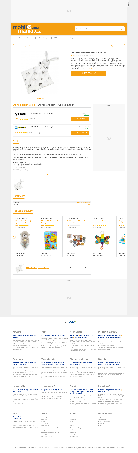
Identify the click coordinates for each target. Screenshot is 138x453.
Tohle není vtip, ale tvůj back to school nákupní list (54, 392)
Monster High (73, 419)
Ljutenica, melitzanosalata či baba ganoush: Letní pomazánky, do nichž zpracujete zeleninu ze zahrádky (111, 374)
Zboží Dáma (44, 423)
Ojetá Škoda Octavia (46, 436)
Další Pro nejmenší (21, 218)
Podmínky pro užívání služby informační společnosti (88, 447)
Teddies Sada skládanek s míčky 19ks (76, 222)
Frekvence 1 (101, 423)
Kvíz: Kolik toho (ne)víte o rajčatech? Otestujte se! (111, 371)
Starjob (100, 417)
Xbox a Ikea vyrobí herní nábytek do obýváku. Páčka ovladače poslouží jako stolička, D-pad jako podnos (111, 396)
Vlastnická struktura (77, 449)
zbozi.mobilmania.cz (19, 38)
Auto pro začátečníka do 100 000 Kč (50, 432)
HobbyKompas (45, 430)
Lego (71, 423)
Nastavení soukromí (66, 449)
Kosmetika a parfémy (75, 428)
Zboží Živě (44, 419)
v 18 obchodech (46, 255)
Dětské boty (73, 432)
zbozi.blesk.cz (45, 425)
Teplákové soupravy (75, 430)
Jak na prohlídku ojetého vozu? (49, 428)
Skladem (86, 115)
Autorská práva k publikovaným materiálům (62, 447)
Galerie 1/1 (40, 98)
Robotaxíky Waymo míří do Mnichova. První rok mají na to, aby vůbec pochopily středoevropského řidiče (54, 372)
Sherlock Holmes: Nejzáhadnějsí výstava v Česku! (26, 425)
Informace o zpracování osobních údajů (113, 447)
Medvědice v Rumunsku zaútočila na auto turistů (25, 427)
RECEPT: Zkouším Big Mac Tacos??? (51, 398)
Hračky (39, 38)
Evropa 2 (100, 425)
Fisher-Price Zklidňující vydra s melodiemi (23, 222)
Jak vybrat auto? (45, 438)
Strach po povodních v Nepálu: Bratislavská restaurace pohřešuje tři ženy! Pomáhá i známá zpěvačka (82, 342)
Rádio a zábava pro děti (104, 421)
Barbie (71, 421)
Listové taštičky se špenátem (106, 345)
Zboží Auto (44, 434)
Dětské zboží (30, 38)
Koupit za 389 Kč (88, 73)
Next (124, 237)
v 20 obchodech (98, 255)
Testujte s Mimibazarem (76, 417)
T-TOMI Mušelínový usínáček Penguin (88, 52)
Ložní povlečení (74, 434)
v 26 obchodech (20, 255)
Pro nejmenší (46, 38)
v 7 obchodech (71, 255)
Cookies (57, 449)
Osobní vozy (44, 421)
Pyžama (72, 425)
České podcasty (102, 419)
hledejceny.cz (45, 417)
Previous (14, 237)
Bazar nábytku (74, 436)
